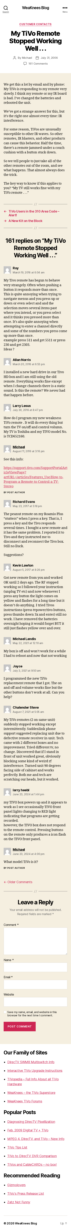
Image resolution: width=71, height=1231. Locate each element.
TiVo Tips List (17, 1147)
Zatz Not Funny (18, 1202)
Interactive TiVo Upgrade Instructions (34, 1070)
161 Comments (38, 63)
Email (8, 977)
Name (9, 960)
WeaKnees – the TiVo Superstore (31, 1093)
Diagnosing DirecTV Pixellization (31, 1122)
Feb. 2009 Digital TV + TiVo (27, 1130)
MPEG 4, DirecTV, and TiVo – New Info (35, 1139)
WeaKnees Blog (35, 8)
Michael (27, 57)
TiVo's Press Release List (25, 1193)
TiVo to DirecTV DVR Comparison (32, 1156)
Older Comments (18, 882)
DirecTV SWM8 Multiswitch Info (30, 1062)
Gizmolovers (16, 1185)
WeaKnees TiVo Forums (24, 1101)
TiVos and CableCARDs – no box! (32, 1164)
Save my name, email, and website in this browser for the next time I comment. (32, 1013)
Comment (11, 925)
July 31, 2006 (49, 57)
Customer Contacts (35, 24)
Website (9, 994)
